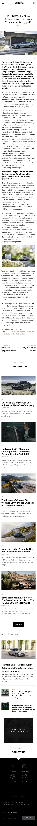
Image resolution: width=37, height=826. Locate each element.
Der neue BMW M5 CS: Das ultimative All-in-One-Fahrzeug (17, 404)
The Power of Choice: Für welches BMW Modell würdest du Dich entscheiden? (17, 503)
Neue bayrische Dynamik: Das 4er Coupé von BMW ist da (17, 550)
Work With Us (13, 797)
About (4, 797)
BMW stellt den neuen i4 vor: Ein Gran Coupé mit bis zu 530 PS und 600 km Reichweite (17, 600)
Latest (3, 634)
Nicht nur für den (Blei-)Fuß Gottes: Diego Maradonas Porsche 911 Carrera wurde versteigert (22, 695)
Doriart (11, 807)
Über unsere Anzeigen (23, 804)
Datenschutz (19, 802)
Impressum (23, 797)
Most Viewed (15, 634)
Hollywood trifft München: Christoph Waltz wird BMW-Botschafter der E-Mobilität (16, 452)
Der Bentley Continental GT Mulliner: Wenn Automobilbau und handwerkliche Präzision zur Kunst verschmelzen (24, 708)
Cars (18, 13)
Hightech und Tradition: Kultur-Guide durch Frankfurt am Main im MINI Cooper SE (17, 668)
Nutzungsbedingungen (8, 804)
